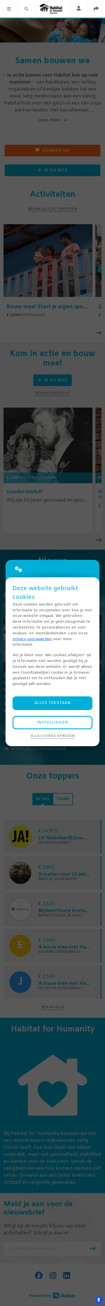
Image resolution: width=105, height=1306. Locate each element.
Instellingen (52, 722)
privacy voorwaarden (32, 639)
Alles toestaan (52, 702)
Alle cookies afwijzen (53, 736)
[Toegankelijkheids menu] (98, 1299)
